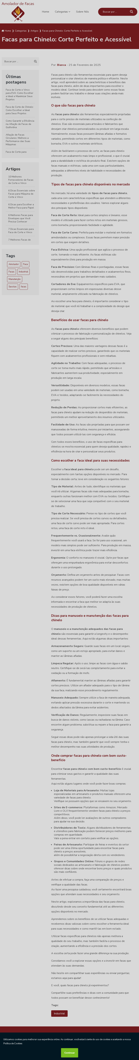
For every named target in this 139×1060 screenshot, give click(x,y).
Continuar (69, 1053)
